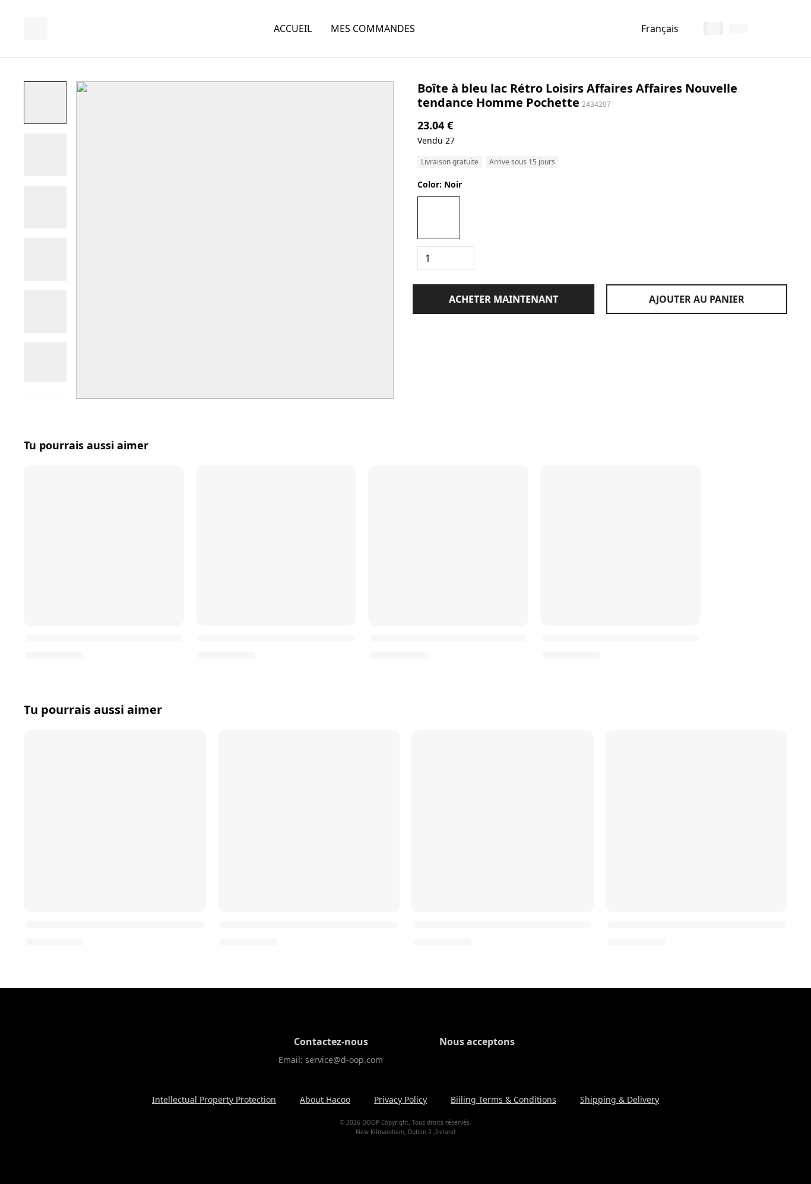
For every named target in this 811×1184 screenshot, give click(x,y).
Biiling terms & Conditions (503, 1099)
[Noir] (438, 217)
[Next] (45, 390)
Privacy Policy (400, 1099)
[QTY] (445, 258)
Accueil (293, 28)
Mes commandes (373, 28)
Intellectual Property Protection (214, 1099)
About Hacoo (325, 1099)
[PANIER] (780, 28)
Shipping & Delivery (619, 1099)
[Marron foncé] (488, 217)
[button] (45, 102)
